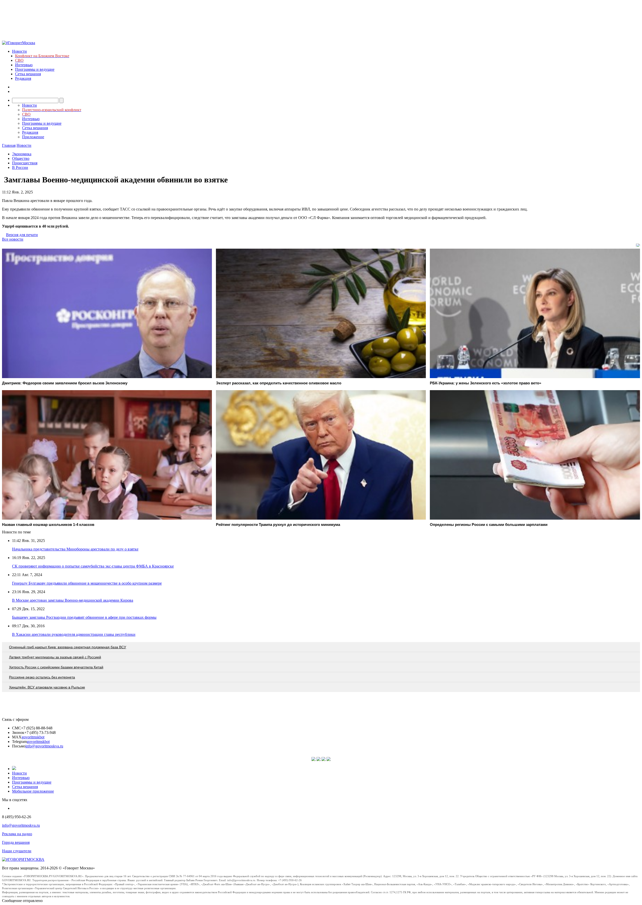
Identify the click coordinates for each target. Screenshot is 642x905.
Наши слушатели (16, 851)
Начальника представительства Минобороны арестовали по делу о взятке (75, 549)
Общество (20, 158)
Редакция (23, 78)
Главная (9, 145)
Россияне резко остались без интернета (42, 677)
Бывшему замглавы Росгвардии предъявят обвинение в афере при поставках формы (84, 617)
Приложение (33, 137)
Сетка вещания (28, 74)
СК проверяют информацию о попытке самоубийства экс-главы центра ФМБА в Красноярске (93, 566)
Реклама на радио (17, 834)
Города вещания (16, 842)
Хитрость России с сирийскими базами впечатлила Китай (56, 667)
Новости (19, 51)
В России (20, 167)
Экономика (21, 154)
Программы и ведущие (34, 69)
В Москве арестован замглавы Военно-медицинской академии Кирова (72, 600)
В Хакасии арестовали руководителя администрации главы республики (73, 634)
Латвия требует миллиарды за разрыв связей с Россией (55, 657)
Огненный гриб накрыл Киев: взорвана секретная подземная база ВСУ (67, 647)
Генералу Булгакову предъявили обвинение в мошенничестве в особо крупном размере (87, 583)
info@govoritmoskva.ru (44, 746)
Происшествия (24, 163)
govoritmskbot (33, 737)
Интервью (24, 65)
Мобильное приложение (33, 791)
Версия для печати (22, 235)
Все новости (12, 239)
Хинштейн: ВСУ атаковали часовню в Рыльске (47, 687)
